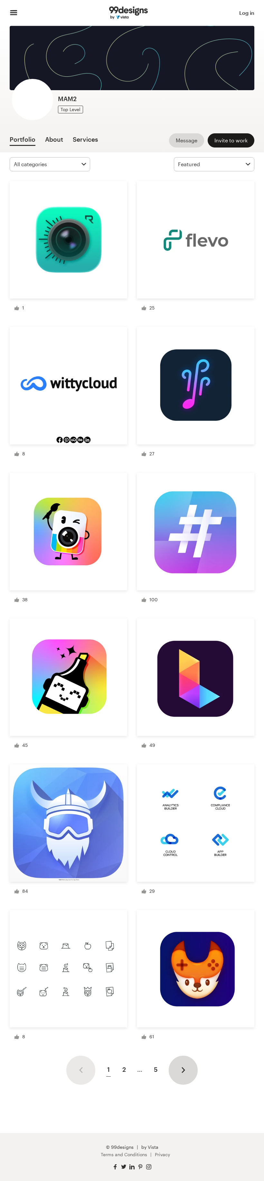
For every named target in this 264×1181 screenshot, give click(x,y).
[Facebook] (115, 1167)
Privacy (162, 1154)
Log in (246, 13)
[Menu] (14, 12)
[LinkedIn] (132, 1167)
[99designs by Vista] (128, 12)
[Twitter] (123, 1167)
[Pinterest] (140, 1167)
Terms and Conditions (124, 1154)
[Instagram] (148, 1167)
